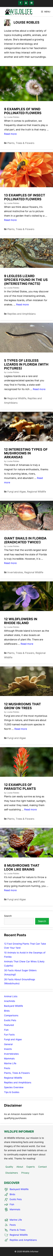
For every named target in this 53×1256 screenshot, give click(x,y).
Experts (30, 1166)
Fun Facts (9, 1034)
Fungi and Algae (16, 491)
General (8, 1044)
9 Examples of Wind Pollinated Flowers (22, 111)
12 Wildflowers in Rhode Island (20, 621)
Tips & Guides (11, 1092)
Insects (8, 1049)
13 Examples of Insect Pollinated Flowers (24, 197)
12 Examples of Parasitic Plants (20, 787)
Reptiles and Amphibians (21, 313)
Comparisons (11, 1015)
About (19, 1166)
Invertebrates (15, 572)
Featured (9, 1025)
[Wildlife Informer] (18, 11)
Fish (6, 1030)
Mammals (9, 1058)
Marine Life (10, 1063)
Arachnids (9, 1001)
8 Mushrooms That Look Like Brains (21, 867)
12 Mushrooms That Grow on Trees (22, 706)
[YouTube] (26, 3)
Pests (7, 1068)
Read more (10, 133)
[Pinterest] (31, 3)
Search (8, 916)
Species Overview (14, 1087)
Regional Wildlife (16, 398)
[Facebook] (20, 3)
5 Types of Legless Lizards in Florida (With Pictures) (26, 364)
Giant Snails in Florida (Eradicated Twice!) (25, 540)
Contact (42, 1166)
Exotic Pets (10, 1020)
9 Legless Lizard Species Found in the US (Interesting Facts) (26, 280)
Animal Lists (10, 996)
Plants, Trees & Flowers (20, 143)
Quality (9, 1166)
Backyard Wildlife (13, 1006)
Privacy (25, 1172)
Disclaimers (11, 1172)
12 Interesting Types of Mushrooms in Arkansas (26, 453)
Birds (7, 1010)
